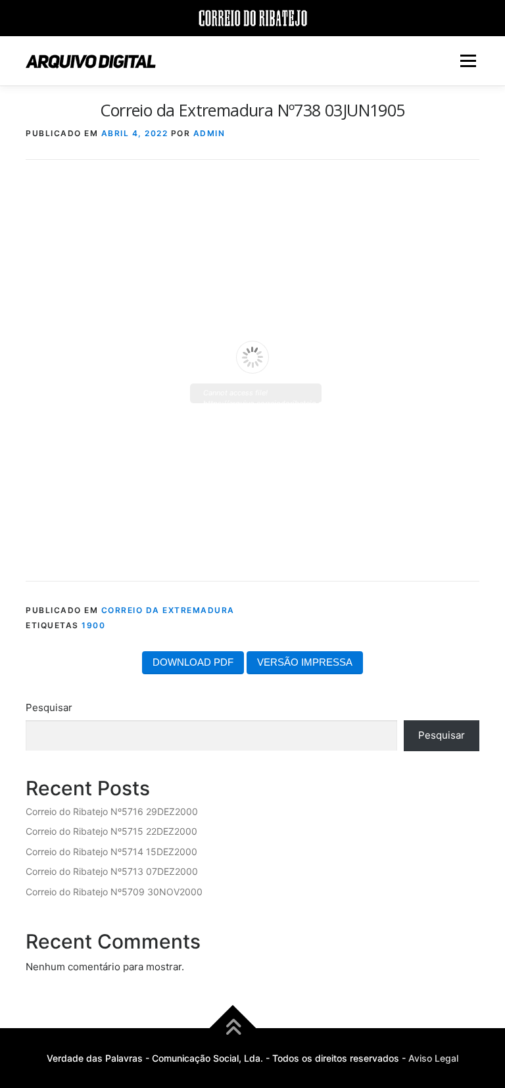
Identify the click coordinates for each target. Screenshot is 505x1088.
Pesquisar (49, 707)
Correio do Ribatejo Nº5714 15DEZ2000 (111, 851)
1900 (93, 625)
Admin (209, 133)
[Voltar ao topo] (233, 1027)
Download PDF (193, 662)
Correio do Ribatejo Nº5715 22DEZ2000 (111, 831)
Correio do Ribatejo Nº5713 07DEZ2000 (112, 871)
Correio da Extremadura (168, 610)
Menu (467, 61)
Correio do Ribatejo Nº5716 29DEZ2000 (112, 811)
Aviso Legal (433, 1058)
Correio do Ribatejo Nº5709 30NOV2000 (114, 891)
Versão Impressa (304, 662)
